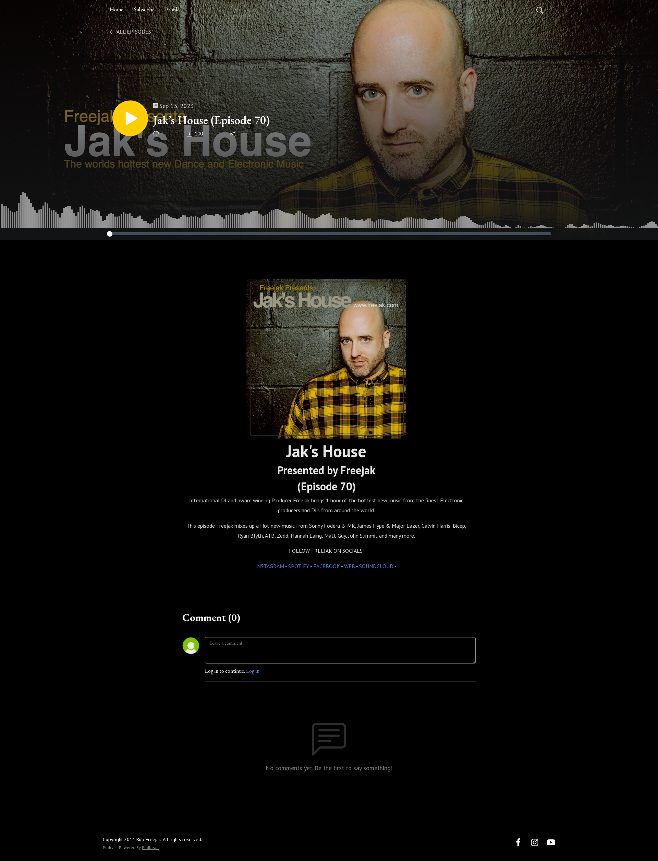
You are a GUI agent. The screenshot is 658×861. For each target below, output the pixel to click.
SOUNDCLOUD (376, 566)
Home (116, 9)
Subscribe (144, 9)
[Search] (540, 9)
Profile (172, 9)
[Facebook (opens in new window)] (518, 841)
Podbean (150, 847)
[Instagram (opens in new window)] (535, 841)
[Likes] (156, 133)
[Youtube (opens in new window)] (551, 841)
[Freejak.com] (326, 357)
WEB (349, 566)
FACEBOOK (326, 566)
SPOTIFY (298, 566)
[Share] (233, 133)
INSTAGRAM (269, 566)
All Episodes (133, 31)
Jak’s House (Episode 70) (211, 120)
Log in (252, 670)
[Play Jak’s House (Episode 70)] (130, 118)
